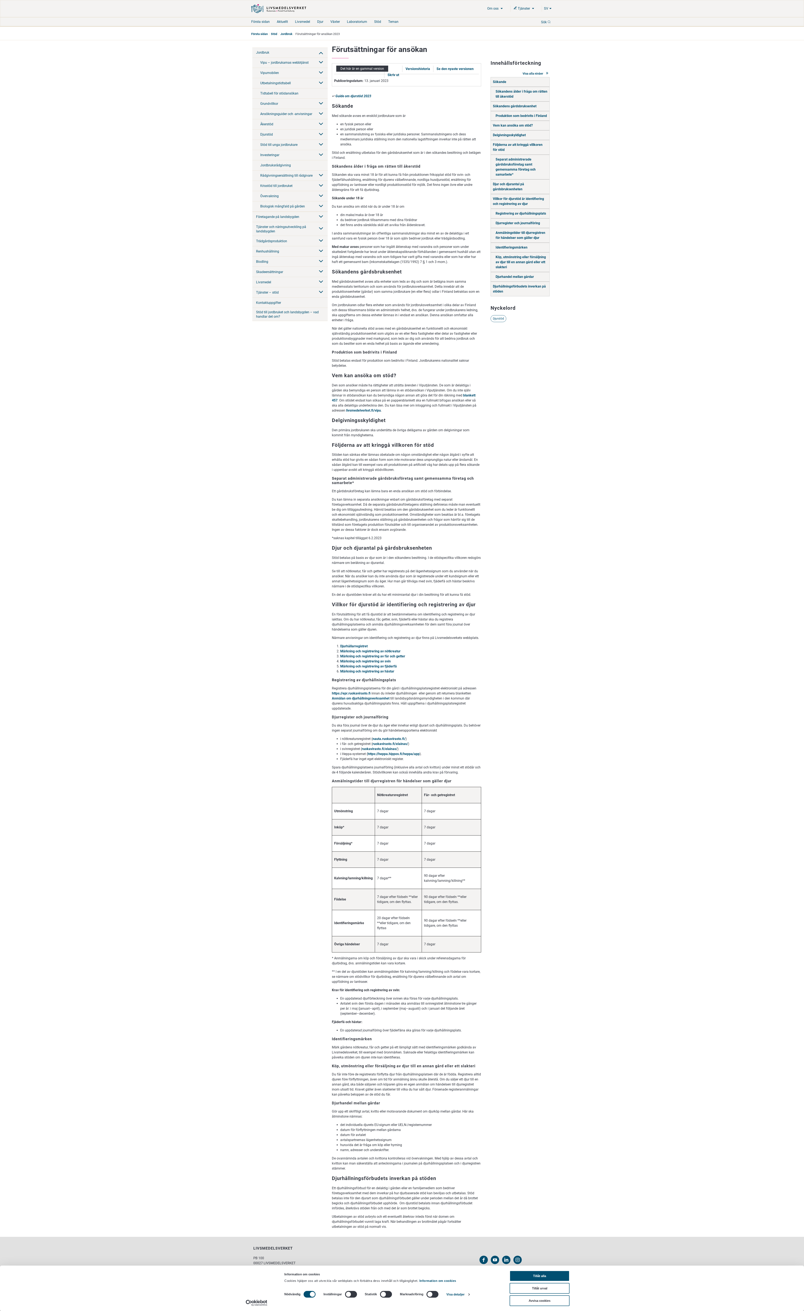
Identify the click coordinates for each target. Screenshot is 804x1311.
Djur (320, 22)
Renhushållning (267, 251)
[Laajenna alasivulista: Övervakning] (321, 196)
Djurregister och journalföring (518, 223)
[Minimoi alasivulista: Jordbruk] (321, 53)
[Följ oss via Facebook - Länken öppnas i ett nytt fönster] (483, 1260)
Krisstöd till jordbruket (276, 186)
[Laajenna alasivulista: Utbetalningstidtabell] (321, 83)
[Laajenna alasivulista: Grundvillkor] (321, 104)
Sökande (499, 82)
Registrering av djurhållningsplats (521, 213)
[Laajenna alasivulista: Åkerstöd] (321, 124)
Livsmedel (302, 22)
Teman (393, 22)
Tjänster (524, 8)
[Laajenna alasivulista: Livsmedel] (321, 282)
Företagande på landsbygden (277, 217)
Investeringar (269, 155)
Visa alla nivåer (533, 73)
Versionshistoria (418, 69)
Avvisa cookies (539, 1300)
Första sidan (260, 22)
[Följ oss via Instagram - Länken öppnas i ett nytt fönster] (517, 1260)
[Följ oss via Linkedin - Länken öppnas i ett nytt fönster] (506, 1260)
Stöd (377, 22)
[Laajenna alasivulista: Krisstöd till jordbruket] (321, 186)
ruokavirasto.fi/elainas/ (390, 744)
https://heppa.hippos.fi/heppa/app (394, 754)
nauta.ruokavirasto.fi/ (389, 739)
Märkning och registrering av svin (365, 661)
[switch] (351, 1294)
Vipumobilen (269, 73)
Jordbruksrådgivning (275, 165)
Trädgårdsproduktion (271, 241)
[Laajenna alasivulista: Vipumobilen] (321, 73)
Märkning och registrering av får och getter (372, 656)
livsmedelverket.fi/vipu (363, 410)
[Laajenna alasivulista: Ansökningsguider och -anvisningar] (321, 114)
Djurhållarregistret (354, 646)
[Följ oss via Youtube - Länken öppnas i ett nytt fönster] (495, 1260)
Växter (335, 22)
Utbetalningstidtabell (275, 83)
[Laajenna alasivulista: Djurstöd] (321, 135)
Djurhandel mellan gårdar (515, 277)
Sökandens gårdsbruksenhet (514, 106)
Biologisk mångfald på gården (282, 206)
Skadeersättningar (269, 272)
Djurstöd (266, 134)
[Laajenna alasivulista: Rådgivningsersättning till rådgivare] (321, 176)
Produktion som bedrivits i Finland (521, 116)
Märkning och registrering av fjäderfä (368, 666)
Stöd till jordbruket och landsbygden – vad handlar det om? (287, 314)
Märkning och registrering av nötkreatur (370, 651)
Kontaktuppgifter (268, 303)
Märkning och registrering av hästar (367, 671)
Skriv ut (393, 75)
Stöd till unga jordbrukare (279, 145)
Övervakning (269, 196)
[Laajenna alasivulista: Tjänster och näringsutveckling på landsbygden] (321, 229)
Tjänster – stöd (267, 292)
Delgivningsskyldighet (509, 135)
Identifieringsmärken (511, 247)
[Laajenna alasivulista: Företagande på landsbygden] (321, 217)
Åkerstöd (266, 124)
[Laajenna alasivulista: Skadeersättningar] (321, 272)
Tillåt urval (539, 1288)
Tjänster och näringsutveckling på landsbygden (281, 229)
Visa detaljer (455, 1294)
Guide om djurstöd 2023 (353, 96)
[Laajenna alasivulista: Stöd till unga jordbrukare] (321, 145)
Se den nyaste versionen (455, 69)
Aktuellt (282, 22)
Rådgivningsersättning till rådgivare (286, 175)
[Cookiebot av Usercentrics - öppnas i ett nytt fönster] (256, 1303)
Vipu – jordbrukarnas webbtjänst (284, 63)
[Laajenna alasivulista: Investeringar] (321, 155)
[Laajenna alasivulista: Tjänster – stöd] (321, 292)
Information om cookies (437, 1280)
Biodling (262, 262)
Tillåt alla (539, 1276)
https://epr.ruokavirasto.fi (351, 693)
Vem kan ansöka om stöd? (513, 125)
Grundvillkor (269, 104)
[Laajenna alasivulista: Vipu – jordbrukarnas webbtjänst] (321, 63)
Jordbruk (286, 34)
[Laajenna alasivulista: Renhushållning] (321, 251)
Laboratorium (357, 22)
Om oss (493, 8)
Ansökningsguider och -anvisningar (286, 114)
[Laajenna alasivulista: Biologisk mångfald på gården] (321, 206)
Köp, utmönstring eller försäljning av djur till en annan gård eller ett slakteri (521, 262)
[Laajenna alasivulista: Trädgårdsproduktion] (321, 241)
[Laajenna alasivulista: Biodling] (321, 262)
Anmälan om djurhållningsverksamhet (360, 698)
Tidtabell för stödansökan (279, 93)
